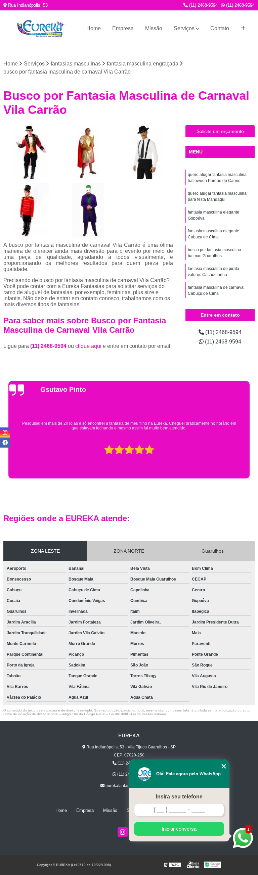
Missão (153, 28)
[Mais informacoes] (243, 28)
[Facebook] (5, 443)
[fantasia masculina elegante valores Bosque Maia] (30, 152)
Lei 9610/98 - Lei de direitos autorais (137, 714)
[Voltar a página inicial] (41, 29)
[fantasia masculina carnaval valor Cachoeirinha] (30, 210)
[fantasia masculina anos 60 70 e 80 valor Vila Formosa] (146, 152)
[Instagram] (123, 832)
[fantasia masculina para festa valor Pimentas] (88, 210)
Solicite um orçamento (220, 131)
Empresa (123, 28)
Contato (219, 28)
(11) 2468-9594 (203, 5)
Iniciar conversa (179, 829)
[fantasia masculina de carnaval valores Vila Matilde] (88, 152)
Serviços (184, 28)
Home (93, 28)
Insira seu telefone (179, 796)
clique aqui (88, 346)
